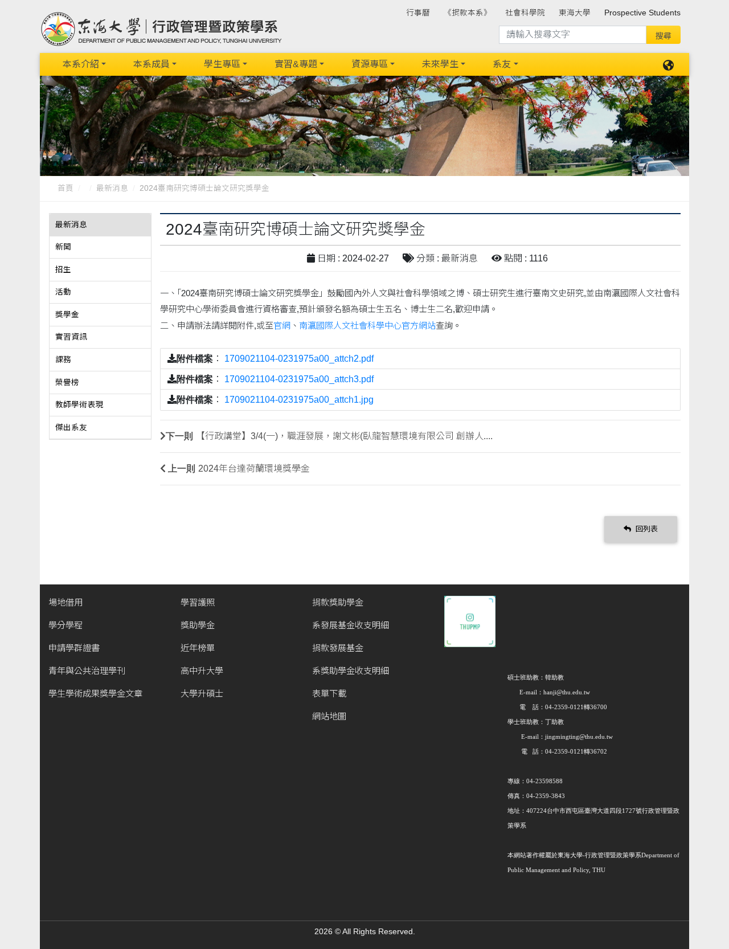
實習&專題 (296, 64)
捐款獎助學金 (337, 602)
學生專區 (222, 64)
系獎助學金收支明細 (350, 671)
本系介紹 (81, 64)
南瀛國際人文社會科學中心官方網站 (367, 325)
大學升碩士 (202, 693)
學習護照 (198, 602)
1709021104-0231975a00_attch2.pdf (299, 358)
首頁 (65, 188)
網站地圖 (329, 716)
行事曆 (418, 13)
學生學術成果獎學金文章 (95, 693)
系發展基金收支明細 (350, 625)
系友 (502, 64)
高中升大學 (202, 671)
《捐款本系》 (468, 13)
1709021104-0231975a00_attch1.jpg (299, 399)
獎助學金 (198, 625)
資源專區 (369, 64)
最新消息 (112, 188)
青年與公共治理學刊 (86, 671)
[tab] (100, 225)
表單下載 (329, 693)
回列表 (645, 529)
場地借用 (65, 602)
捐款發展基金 (337, 648)
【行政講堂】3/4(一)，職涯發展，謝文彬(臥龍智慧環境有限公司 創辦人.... (344, 436)
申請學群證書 (74, 648)
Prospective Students (642, 13)
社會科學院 (525, 13)
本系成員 (151, 64)
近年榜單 (198, 648)
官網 (281, 325)
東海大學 (575, 13)
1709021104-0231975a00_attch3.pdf (299, 379)
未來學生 (440, 64)
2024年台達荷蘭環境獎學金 (254, 468)
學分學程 (65, 625)
